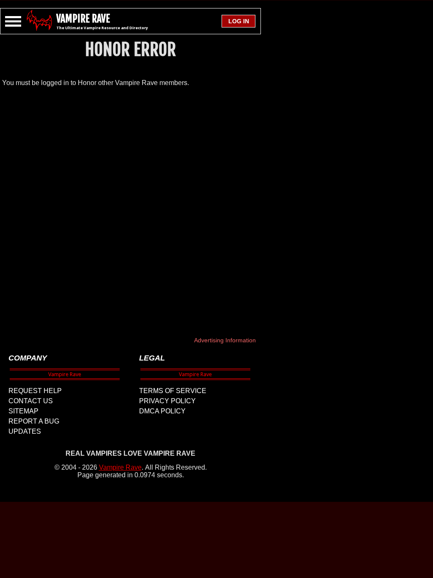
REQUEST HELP (35, 390)
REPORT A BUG (33, 421)
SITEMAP (23, 411)
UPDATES (24, 431)
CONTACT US (30, 401)
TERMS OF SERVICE (172, 390)
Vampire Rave (120, 467)
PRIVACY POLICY (167, 401)
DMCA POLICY (162, 411)
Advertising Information (225, 340)
